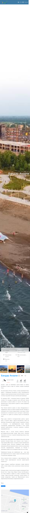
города (3, 486)
